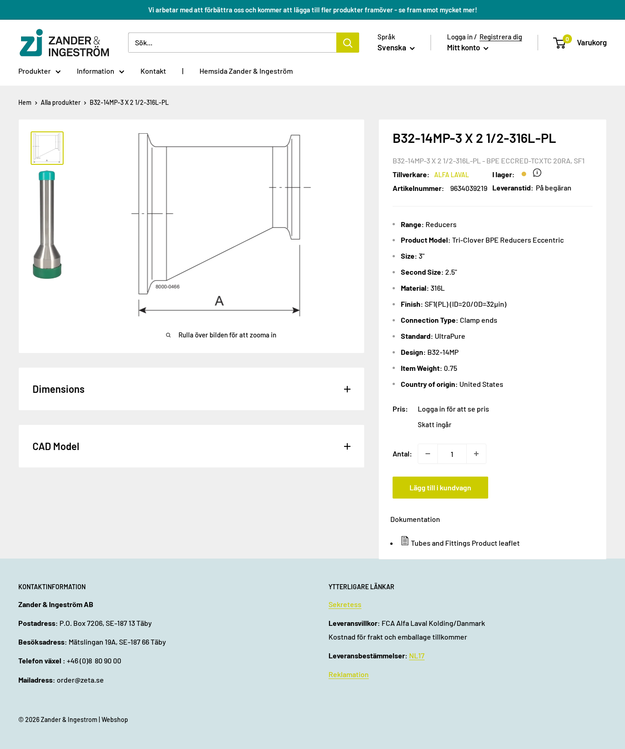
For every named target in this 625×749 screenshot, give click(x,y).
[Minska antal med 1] (427, 453)
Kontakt (153, 70)
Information (95, 70)
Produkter (34, 70)
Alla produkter (61, 102)
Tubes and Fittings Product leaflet (465, 542)
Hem (25, 102)
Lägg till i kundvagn (440, 487)
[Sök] (347, 43)
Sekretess (345, 604)
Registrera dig (501, 37)
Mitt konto (464, 47)
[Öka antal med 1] (476, 453)
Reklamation (349, 674)
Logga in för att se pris (453, 408)
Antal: (402, 453)
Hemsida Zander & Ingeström (246, 70)
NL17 (417, 655)
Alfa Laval (451, 175)
